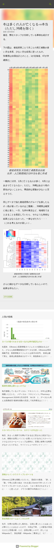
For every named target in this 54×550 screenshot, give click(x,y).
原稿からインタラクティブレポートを (17, 474)
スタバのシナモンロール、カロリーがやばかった (22, 430)
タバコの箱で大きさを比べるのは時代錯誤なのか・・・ (25, 342)
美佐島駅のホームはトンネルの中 (15, 519)
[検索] (50, 4)
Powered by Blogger (28, 546)
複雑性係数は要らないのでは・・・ (16, 386)
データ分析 (8, 297)
